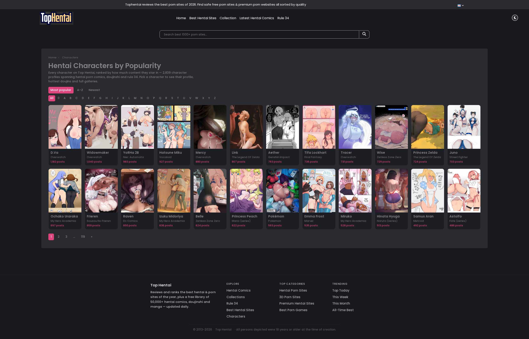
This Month (341, 303)
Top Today (340, 290)
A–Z (80, 90)
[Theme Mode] (515, 18)
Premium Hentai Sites (296, 303)
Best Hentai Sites (202, 18)
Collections (235, 297)
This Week (340, 297)
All (52, 98)
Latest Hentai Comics (256, 18)
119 (83, 237)
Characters (235, 316)
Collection (228, 18)
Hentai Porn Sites (293, 290)
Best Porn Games (293, 310)
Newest (94, 90)
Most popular (60, 90)
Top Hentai (160, 285)
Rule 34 (283, 18)
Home (181, 18)
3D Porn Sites (289, 297)
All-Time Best (343, 310)
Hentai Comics (238, 290)
